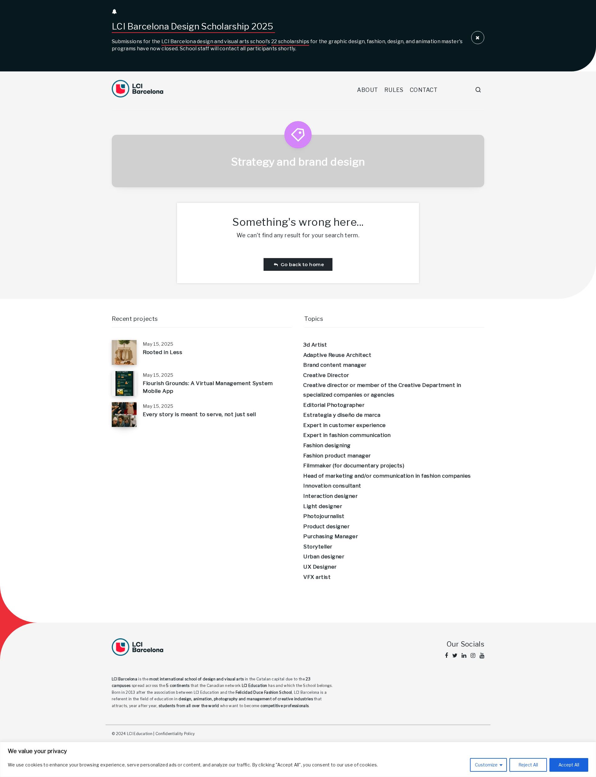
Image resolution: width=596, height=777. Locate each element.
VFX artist (317, 577)
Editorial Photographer (333, 405)
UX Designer (320, 567)
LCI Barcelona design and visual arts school (214, 41)
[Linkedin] (464, 655)
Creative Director (326, 375)
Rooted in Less (162, 352)
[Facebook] (446, 655)
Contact (424, 90)
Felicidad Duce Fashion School (264, 692)
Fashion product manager (337, 455)
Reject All (528, 764)
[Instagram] (473, 655)
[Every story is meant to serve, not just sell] (124, 414)
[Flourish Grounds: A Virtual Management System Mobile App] (124, 383)
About (367, 90)
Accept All (568, 764)
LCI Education (254, 685)
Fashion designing (327, 445)
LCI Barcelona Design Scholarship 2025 (193, 26)
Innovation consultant (332, 486)
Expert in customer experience (344, 425)
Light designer (322, 506)
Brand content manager (335, 365)
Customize (486, 764)
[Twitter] (455, 655)
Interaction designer (330, 496)
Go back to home (301, 264)
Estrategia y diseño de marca (341, 415)
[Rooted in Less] (124, 352)
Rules (394, 90)
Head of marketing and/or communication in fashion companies (387, 476)
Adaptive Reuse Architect (337, 355)
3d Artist (315, 345)
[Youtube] (482, 655)
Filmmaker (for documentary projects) (353, 465)
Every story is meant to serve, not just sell (199, 414)
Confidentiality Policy (175, 733)
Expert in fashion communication (347, 435)
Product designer (326, 526)
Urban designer (323, 556)
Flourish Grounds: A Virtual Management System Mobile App (208, 387)
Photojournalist (324, 516)
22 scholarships (290, 41)
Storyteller (317, 546)
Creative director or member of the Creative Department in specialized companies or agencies (382, 390)
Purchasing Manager (330, 536)
